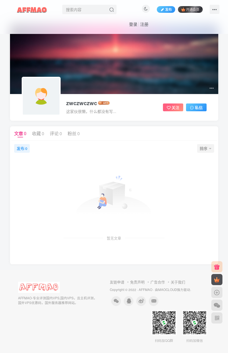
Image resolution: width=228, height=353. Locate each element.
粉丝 (74, 133)
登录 (133, 24)
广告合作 (157, 282)
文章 (20, 133)
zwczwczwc (81, 103)
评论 (56, 133)
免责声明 (137, 282)
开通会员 (192, 9)
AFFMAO (145, 289)
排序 (203, 148)
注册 (144, 24)
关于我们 (178, 282)
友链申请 (117, 282)
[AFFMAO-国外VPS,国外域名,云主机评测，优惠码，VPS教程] (32, 8)
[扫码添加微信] (216, 305)
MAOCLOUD (167, 289)
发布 (168, 9)
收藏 (38, 133)
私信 (199, 107)
